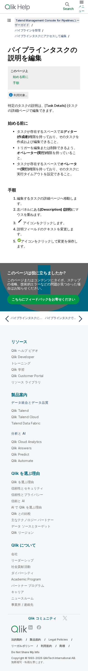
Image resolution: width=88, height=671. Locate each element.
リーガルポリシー (22, 646)
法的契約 (16, 639)
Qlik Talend (20, 410)
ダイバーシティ (22, 573)
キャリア (17, 592)
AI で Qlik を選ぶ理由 (26, 507)
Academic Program (26, 579)
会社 (14, 554)
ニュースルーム (22, 598)
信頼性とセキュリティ (27, 488)
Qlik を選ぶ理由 (22, 482)
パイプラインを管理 (28, 30)
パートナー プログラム (27, 585)
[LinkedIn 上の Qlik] (30, 627)
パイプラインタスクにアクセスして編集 (41, 36)
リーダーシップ (22, 560)
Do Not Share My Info (25, 652)
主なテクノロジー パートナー (32, 520)
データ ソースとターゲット (31, 526)
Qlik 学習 (17, 369)
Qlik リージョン (22, 532)
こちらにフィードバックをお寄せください (43, 299)
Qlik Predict (20, 454)
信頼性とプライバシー (27, 494)
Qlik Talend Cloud (25, 417)
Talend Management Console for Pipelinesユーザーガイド (47, 23)
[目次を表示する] (9, 20)
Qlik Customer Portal (27, 376)
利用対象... (20, 95)
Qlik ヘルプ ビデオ (24, 350)
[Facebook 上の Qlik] (39, 627)
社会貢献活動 (20, 566)
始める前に (20, 77)
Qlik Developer (22, 357)
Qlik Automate (22, 461)
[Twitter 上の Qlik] (65, 618)
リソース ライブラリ (26, 382)
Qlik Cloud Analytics (26, 442)
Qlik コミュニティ (42, 618)
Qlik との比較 (21, 513)
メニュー (81, 9)
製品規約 (35, 639)
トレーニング (20, 363)
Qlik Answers (21, 448)
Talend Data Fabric (25, 423)
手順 (16, 83)
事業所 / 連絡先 (22, 604)
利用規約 (46, 646)
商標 (62, 646)
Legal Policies (58, 639)
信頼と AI (18, 501)
